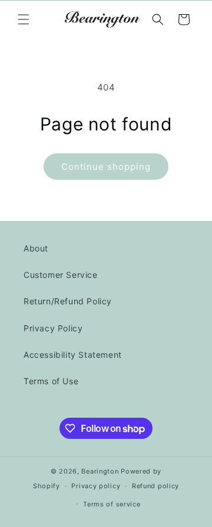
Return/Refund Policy (68, 301)
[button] (24, 19)
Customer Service (61, 275)
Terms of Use (51, 381)
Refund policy (155, 486)
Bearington (99, 471)
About (36, 248)
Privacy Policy (53, 328)
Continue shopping (106, 166)
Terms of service (111, 504)
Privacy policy (95, 486)
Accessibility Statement (73, 355)
